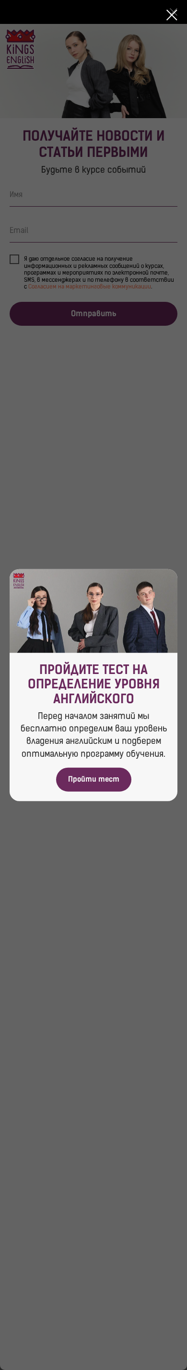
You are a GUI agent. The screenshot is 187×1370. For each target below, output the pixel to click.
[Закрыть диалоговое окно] (172, 15)
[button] (93, 779)
